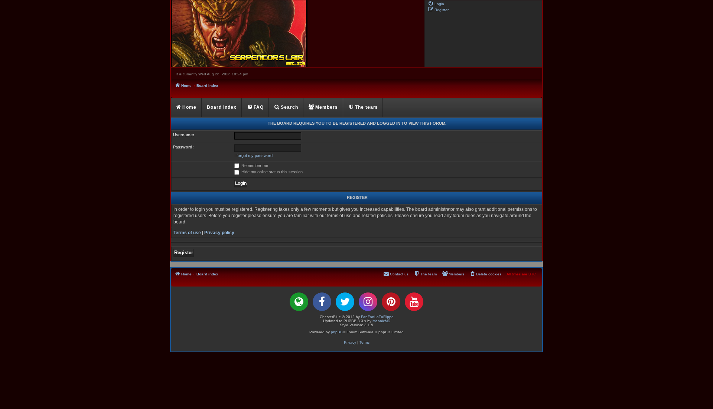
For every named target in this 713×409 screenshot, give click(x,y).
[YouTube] (414, 301)
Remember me (254, 165)
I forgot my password (253, 155)
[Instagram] (368, 301)
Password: (183, 147)
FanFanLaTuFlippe (377, 317)
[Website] (299, 301)
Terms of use (187, 232)
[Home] (297, 33)
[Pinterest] (391, 301)
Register (183, 252)
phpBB (337, 332)
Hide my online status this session (271, 172)
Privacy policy (219, 232)
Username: (183, 134)
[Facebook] (322, 301)
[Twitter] (345, 301)
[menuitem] (436, 3)
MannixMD (381, 321)
